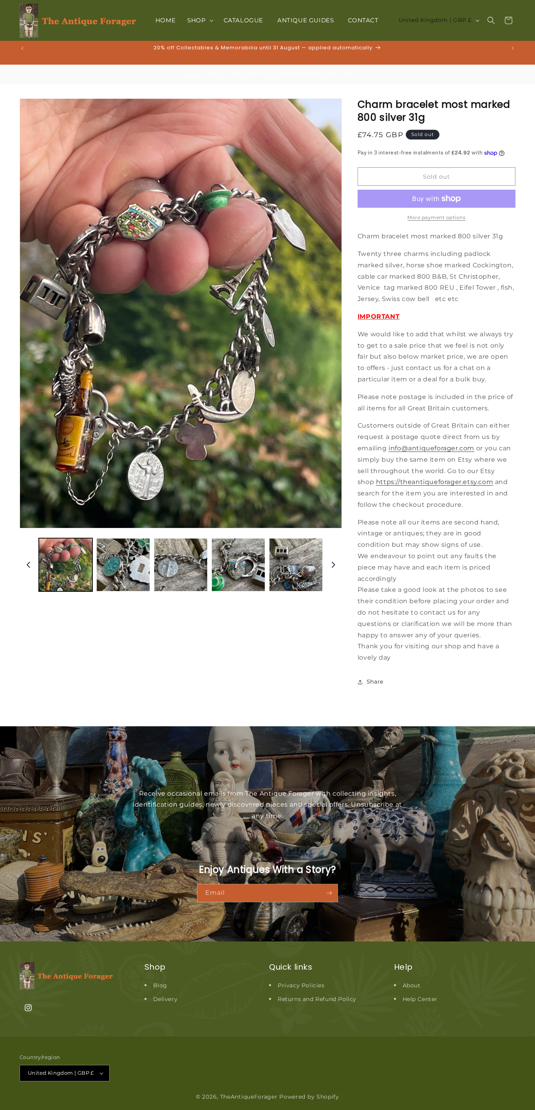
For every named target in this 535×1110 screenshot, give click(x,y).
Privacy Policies (301, 985)
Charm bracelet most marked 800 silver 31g (280, 74)
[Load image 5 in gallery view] (296, 565)
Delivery (165, 999)
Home (192, 74)
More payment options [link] (436, 217)
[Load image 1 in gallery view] (65, 565)
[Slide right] (333, 564)
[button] (199, 20)
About (412, 985)
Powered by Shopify (309, 1096)
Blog (160, 985)
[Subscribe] (329, 893)
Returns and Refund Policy (317, 999)
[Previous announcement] (22, 48)
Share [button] (375, 681)
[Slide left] (28, 564)
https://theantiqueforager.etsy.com (434, 482)
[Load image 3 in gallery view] (181, 565)
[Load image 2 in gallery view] (123, 565)
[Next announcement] (512, 48)
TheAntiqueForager (249, 1096)
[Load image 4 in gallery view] (238, 565)
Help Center (420, 999)
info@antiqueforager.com (431, 448)
